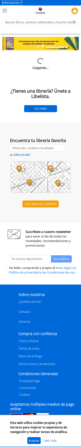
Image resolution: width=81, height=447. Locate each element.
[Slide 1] (38, 46)
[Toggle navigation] (4, 10)
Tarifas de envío (28, 348)
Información (11, 3)
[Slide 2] (43, 46)
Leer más (50, 440)
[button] (4, 43)
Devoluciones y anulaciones (36, 364)
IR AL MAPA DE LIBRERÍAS (41, 204)
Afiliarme (40, 108)
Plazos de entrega (30, 356)
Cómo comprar (28, 341)
